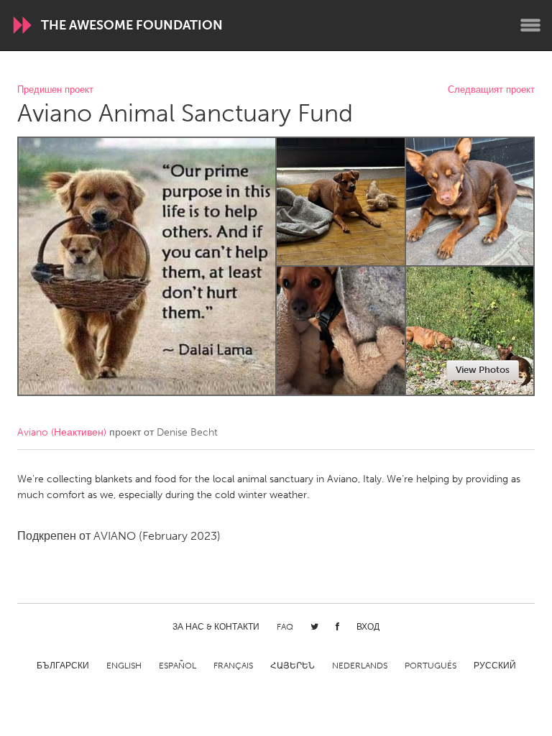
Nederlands (359, 666)
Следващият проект (491, 90)
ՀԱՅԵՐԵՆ (292, 666)
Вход (368, 627)
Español (177, 666)
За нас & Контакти (215, 627)
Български (63, 666)
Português (430, 666)
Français (233, 666)
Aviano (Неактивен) (61, 432)
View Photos (483, 369)
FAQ (285, 627)
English (124, 666)
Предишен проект (55, 90)
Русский (495, 666)
